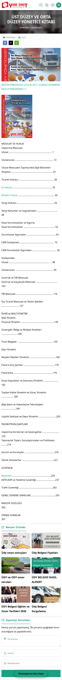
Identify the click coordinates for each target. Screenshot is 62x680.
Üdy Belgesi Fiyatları (45, 552)
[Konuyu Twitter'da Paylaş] (11, 43)
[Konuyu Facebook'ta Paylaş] (5, 43)
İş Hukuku (7, 187)
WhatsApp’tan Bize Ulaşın (31, 673)
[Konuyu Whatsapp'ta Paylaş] (16, 43)
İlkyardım (6, 475)
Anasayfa (24, 27)
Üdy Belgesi (36, 27)
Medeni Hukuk (9, 195)
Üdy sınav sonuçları (14, 552)
